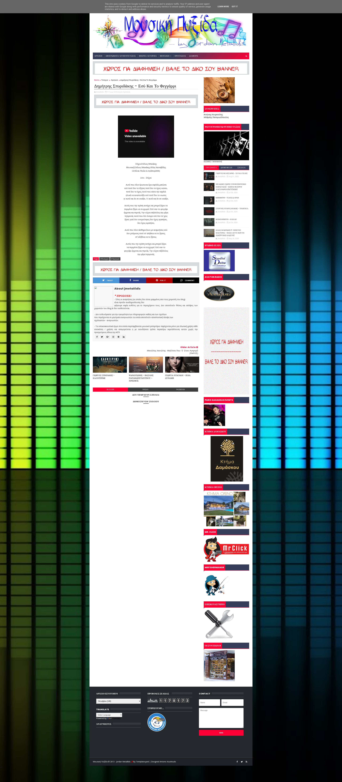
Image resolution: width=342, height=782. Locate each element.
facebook (180, 389)
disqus (145, 389)
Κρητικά (114, 80)
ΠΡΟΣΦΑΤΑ (211, 167)
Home (96, 80)
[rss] (246, 762)
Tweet (110, 280)
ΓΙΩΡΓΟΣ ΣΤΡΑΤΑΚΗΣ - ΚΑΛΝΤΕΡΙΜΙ (103, 376)
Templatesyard (142, 761)
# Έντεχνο (104, 259)
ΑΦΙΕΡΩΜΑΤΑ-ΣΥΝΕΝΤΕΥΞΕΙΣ (121, 56)
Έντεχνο (105, 80)
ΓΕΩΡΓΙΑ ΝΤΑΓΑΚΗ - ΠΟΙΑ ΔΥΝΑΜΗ (178, 376)
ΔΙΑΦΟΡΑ (193, 56)
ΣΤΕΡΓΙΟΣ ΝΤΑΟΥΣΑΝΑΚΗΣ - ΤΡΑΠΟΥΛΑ (232, 208)
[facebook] (237, 762)
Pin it (163, 280)
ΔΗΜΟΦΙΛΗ (226, 167)
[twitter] (242, 762)
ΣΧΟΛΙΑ (242, 167)
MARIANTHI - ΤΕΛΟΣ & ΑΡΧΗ (227, 197)
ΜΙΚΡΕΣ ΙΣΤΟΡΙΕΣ (148, 56)
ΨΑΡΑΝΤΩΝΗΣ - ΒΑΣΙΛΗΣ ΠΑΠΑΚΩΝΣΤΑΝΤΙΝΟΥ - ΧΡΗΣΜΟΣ (141, 378)
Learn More (223, 6)
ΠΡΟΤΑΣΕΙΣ (180, 56)
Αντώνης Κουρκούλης (213, 114)
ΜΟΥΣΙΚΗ (164, 56)
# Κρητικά (115, 259)
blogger (110, 389)
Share (136, 280)
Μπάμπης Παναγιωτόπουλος (216, 117)
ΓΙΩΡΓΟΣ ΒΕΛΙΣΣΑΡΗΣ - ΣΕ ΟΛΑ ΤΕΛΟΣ (232, 173)
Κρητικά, (126, 92)
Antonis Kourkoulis (168, 761)
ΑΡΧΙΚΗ (98, 56)
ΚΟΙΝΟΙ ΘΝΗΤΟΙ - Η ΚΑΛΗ (226, 219)
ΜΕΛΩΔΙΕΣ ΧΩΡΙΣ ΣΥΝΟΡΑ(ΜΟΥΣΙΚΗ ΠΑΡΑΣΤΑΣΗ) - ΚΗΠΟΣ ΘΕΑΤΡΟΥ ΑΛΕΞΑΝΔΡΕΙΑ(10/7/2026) (231, 187)
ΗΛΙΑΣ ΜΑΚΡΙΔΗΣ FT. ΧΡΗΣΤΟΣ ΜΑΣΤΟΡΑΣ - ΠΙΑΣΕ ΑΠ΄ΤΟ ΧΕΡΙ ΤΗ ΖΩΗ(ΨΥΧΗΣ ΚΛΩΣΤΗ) (230, 233)
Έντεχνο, (119, 92)
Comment (190, 280)
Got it (235, 6)
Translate (116, 718)
